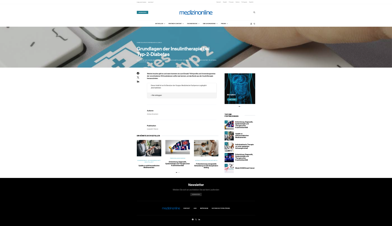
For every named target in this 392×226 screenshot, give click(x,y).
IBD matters (231, 95)
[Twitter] (196, 219)
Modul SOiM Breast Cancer (245, 168)
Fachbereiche (192, 23)
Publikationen (141, 2)
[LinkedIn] (199, 219)
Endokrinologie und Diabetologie (170, 60)
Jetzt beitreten (156, 88)
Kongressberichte (189, 60)
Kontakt (151, 2)
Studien (213, 60)
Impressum (204, 208)
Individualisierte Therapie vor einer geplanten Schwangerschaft (244, 146)
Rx (209, 60)
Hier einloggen (157, 95)
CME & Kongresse (209, 23)
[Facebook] (192, 219)
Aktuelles (159, 23)
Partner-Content (175, 23)
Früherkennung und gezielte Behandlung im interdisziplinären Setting (206, 165)
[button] (254, 23)
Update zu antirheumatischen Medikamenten (149, 166)
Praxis (223, 23)
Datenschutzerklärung (221, 208)
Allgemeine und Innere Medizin (147, 60)
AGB (195, 208)
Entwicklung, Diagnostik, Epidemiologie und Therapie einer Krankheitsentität (177, 163)
